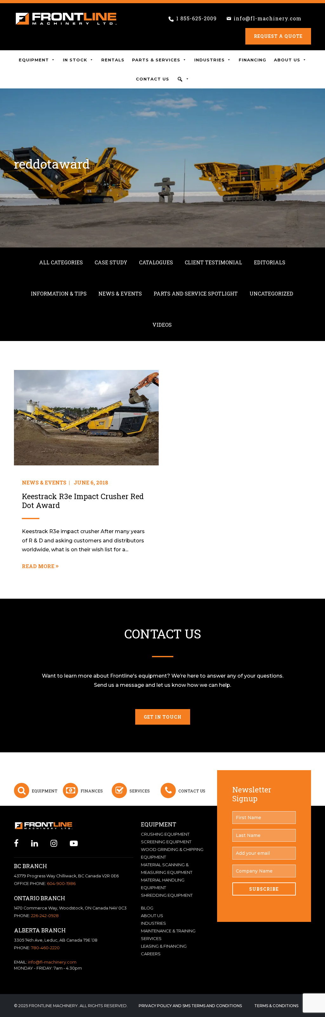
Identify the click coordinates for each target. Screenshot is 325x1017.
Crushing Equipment (165, 834)
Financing (252, 59)
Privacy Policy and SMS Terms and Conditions (190, 1005)
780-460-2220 (45, 947)
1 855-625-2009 (196, 18)
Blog (147, 907)
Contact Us (152, 78)
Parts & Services (156, 59)
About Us (287, 59)
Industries (209, 59)
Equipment (34, 59)
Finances (92, 790)
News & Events (120, 293)
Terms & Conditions (276, 1005)
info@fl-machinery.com (268, 18)
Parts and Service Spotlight (196, 293)
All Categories (61, 262)
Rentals (112, 59)
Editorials (269, 262)
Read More (38, 566)
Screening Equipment (166, 841)
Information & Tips (59, 293)
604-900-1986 (61, 883)
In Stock (75, 59)
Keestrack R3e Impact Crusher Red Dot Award (83, 501)
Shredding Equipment (167, 895)
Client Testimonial (213, 262)
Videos (162, 324)
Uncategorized (271, 293)
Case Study (111, 262)
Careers (151, 953)
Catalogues (156, 262)
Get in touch (163, 717)
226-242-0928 (45, 915)
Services (139, 790)
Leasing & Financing (164, 946)
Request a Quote (278, 36)
